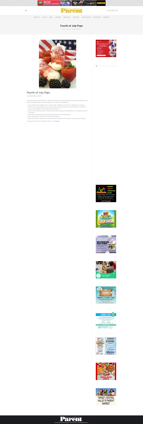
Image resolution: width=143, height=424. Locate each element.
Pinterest (57, 121)
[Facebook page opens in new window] (107, 10)
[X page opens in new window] (110, 10)
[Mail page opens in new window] (117, 10)
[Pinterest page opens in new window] (114, 10)
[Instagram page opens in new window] (112, 10)
